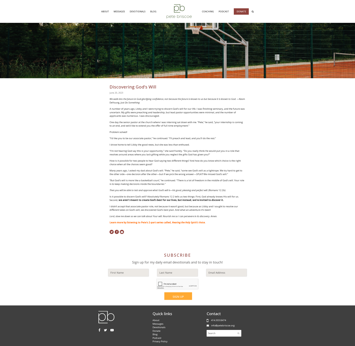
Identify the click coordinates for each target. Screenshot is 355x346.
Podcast (157, 337)
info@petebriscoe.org (223, 325)
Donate (156, 330)
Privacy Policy (160, 341)
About (156, 320)
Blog (155, 334)
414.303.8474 (218, 320)
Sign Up (178, 297)
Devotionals (159, 327)
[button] (112, 232)
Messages (158, 323)
